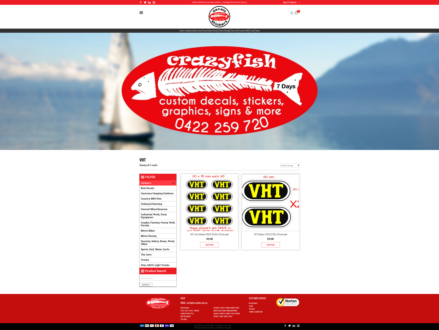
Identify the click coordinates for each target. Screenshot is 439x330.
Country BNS (244, 31)
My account (253, 303)
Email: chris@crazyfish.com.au (190, 31)
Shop (258, 31)
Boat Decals (213, 31)
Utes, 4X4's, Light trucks (155, 265)
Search (146, 284)
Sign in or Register (290, 2)
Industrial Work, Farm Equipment (154, 216)
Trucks (252, 31)
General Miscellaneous (154, 209)
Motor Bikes (148, 230)
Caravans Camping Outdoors (157, 193)
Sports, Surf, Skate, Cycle (155, 249)
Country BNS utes (151, 198)
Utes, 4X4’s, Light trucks (190, 310)
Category (146, 182)
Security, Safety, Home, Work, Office (158, 242)
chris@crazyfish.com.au (197, 302)
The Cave (234, 31)
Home (205, 31)
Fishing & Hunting (151, 203)
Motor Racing (224, 31)
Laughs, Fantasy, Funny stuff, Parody (158, 224)
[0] (296, 12)
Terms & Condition (255, 311)
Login (251, 306)
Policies (252, 309)
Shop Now (209, 244)
